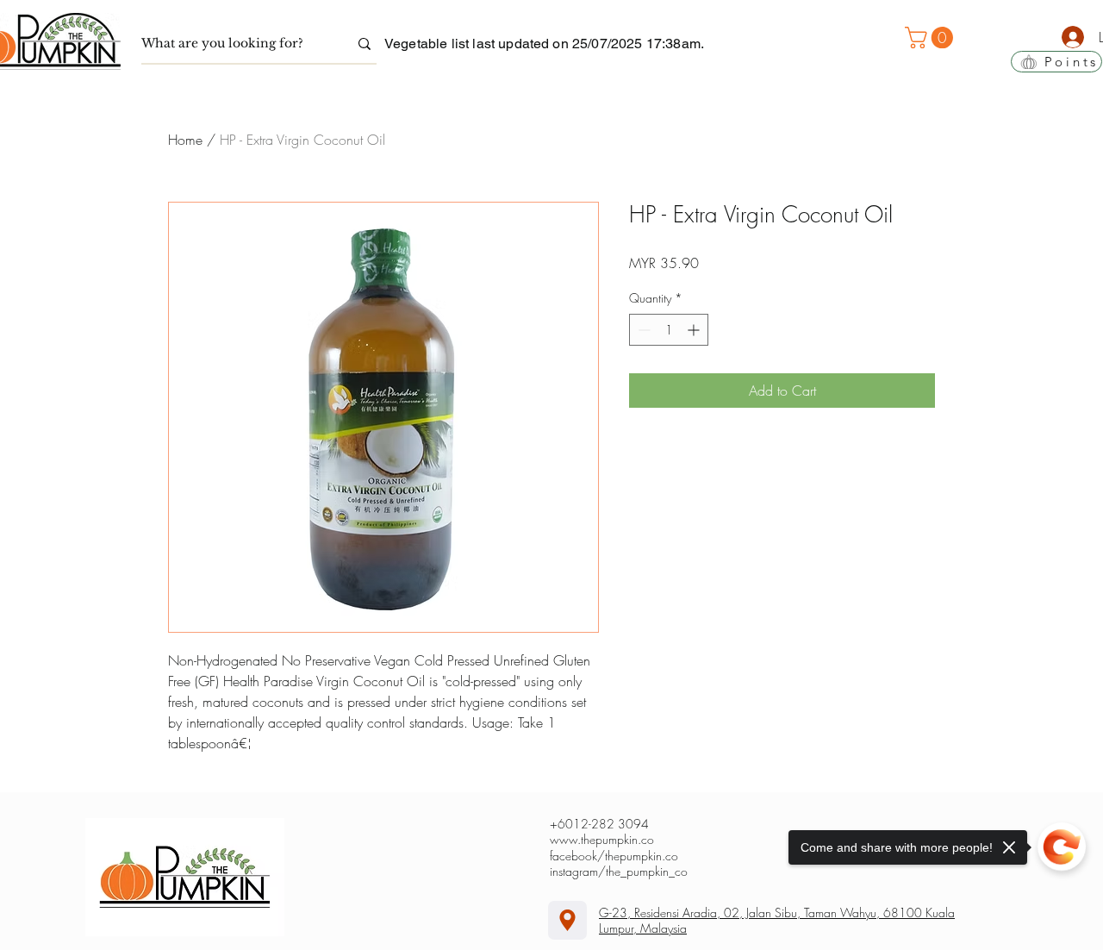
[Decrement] (642, 330)
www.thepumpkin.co (602, 839)
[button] (931, 37)
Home (185, 139)
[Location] (567, 920)
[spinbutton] (668, 330)
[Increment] (695, 330)
